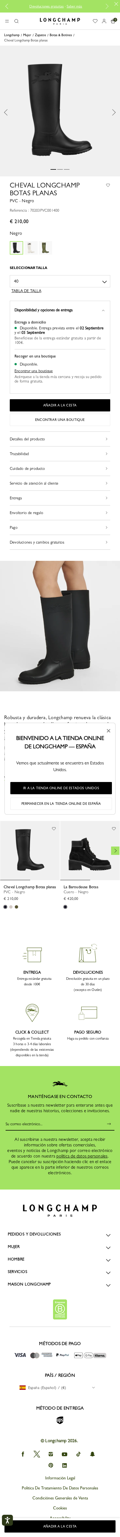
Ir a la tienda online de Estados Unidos (61, 788)
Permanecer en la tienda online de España (61, 804)
